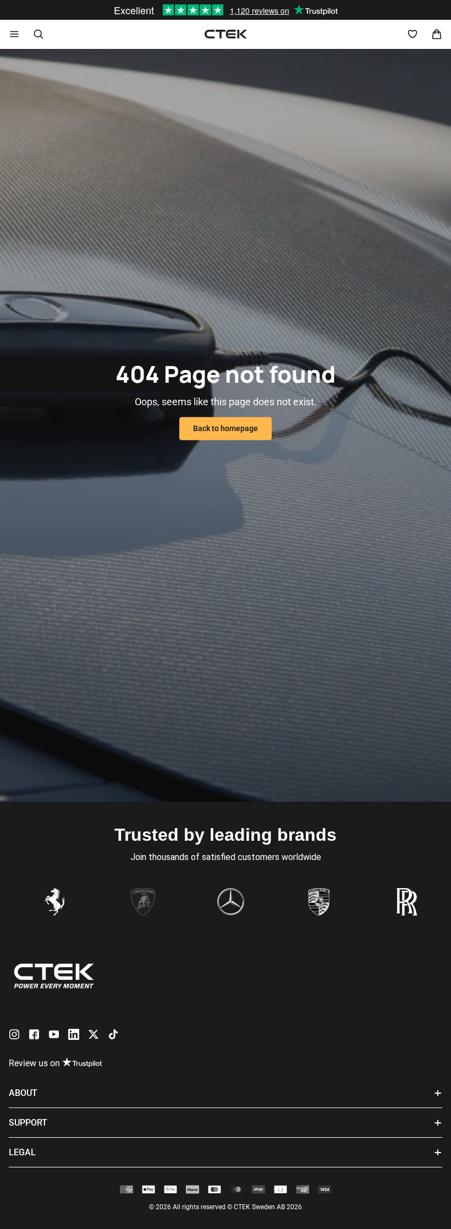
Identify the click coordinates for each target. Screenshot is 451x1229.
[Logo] (226, 34)
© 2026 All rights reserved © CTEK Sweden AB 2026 (225, 1207)
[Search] (38, 34)
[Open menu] (14, 34)
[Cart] (436, 34)
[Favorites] (412, 34)
